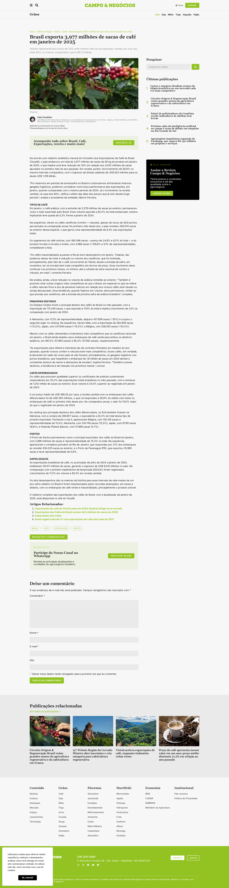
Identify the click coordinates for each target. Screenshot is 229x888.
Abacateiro (93, 835)
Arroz (61, 812)
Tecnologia (35, 821)
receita (77, 528)
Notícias (34, 793)
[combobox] (168, 67)
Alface (119, 826)
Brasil (35, 528)
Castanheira (93, 831)
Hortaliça (120, 835)
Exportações (61, 528)
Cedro (91, 821)
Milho (171, 14)
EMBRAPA (150, 803)
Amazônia (93, 817)
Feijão (196, 14)
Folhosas (120, 803)
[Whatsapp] (78, 865)
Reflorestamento (96, 812)
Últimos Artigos (44, 31)
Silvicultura (93, 793)
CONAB (149, 798)
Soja (164, 14)
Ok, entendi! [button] (27, 877)
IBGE (147, 793)
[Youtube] (93, 865)
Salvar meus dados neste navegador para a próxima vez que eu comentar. (74, 674)
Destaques (35, 803)
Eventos (34, 798)
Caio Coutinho (44, 117)
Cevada (62, 817)
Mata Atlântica (95, 826)
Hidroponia (122, 807)
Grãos (34, 14)
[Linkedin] (98, 865)
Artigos (33, 812)
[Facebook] (88, 865)
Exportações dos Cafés (48, 515)
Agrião (119, 798)
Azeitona (120, 821)
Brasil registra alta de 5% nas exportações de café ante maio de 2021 (74, 519)
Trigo (178, 14)
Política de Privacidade (185, 798)
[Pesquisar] (195, 67)
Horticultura (122, 812)
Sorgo (62, 821)
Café (157, 14)
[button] (31, 6)
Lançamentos (36, 817)
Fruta (119, 817)
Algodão (187, 14)
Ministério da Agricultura (157, 807)
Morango (120, 831)
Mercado (34, 807)
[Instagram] (83, 865)
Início (32, 31)
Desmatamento (95, 807)
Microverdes (122, 793)
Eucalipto (92, 803)
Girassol (63, 826)
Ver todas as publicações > (45, 711)
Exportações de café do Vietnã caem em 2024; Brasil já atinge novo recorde (78, 508)
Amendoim (64, 831)
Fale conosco (181, 793)
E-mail (34, 646)
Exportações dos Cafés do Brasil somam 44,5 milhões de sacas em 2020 (76, 512)
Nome (34, 633)
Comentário (37, 596)
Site (32, 660)
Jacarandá (93, 798)
